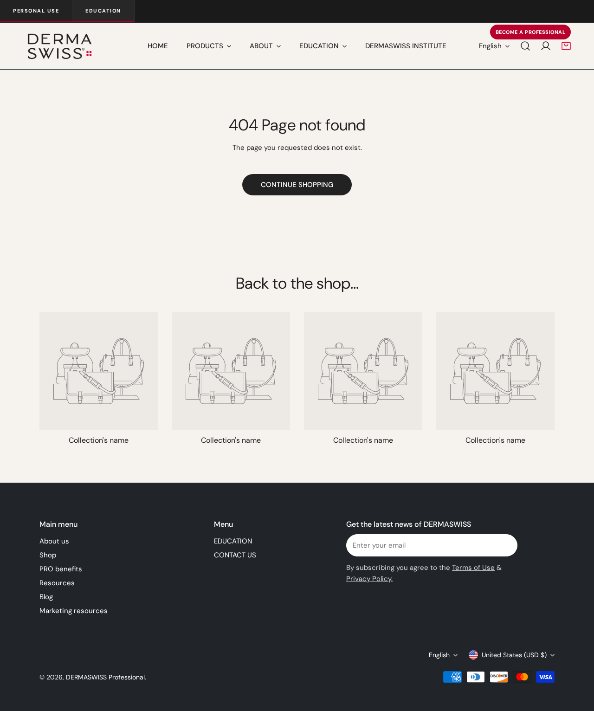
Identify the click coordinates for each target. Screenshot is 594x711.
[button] (566, 46)
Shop (47, 555)
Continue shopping (297, 184)
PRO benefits (60, 569)
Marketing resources (73, 610)
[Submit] (505, 545)
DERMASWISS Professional (105, 677)
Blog (46, 596)
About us (54, 541)
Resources (57, 583)
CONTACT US (235, 555)
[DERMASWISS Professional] (59, 46)
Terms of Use (473, 567)
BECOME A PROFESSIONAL (531, 32)
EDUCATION (233, 541)
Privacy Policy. (369, 578)
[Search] (525, 46)
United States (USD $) (514, 655)
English (490, 46)
